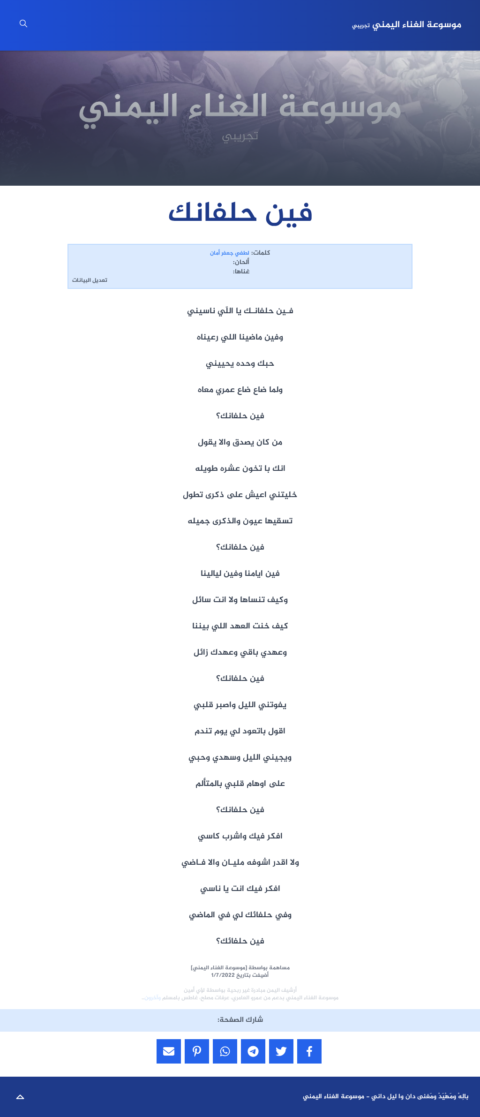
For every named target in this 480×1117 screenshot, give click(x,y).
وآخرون (152, 998)
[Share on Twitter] (281, 1051)
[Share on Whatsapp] (225, 1051)
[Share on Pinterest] (197, 1051)
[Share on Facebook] (309, 1051)
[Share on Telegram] (253, 1051)
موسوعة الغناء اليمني (406, 25)
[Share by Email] (169, 1051)
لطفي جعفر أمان (229, 253)
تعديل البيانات (89, 280)
